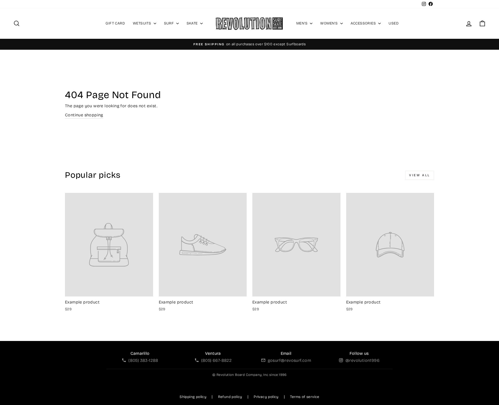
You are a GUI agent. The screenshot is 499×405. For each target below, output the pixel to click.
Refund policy (230, 397)
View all (419, 175)
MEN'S (302, 23)
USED (394, 23)
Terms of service (304, 397)
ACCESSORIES (364, 23)
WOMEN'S (329, 23)
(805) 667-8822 (216, 360)
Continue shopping (84, 114)
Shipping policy (193, 397)
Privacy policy (266, 397)
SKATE (193, 23)
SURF (169, 23)
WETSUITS (142, 23)
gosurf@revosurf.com (289, 360)
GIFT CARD (115, 23)
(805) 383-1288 (143, 360)
